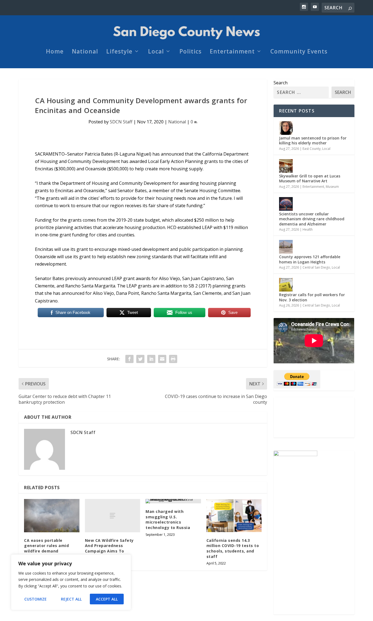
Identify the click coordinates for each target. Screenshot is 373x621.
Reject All (71, 599)
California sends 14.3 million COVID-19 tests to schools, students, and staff (232, 548)
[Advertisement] (314, 417)
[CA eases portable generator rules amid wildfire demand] (51, 515)
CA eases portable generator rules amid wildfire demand (46, 546)
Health (308, 229)
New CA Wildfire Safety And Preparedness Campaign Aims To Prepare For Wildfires (109, 548)
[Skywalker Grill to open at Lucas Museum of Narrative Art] (286, 166)
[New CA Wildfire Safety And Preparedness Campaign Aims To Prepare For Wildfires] (112, 515)
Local (156, 52)
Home (55, 52)
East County (312, 148)
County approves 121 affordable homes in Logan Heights (309, 259)
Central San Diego (316, 267)
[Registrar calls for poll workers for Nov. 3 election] (286, 285)
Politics (190, 52)
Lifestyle (119, 52)
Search (281, 83)
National (85, 52)
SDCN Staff (121, 122)
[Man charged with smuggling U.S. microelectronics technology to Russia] (173, 501)
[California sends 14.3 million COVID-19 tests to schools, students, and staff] (234, 515)
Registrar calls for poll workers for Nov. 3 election (312, 297)
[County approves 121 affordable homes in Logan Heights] (286, 247)
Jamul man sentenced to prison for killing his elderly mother (313, 140)
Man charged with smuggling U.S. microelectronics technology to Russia (168, 519)
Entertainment (232, 52)
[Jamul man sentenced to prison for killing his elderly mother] (286, 128)
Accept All (107, 599)
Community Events (298, 52)
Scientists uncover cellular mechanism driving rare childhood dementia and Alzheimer (311, 218)
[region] (71, 582)
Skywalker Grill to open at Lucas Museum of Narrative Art (309, 178)
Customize (35, 599)
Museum (332, 186)
